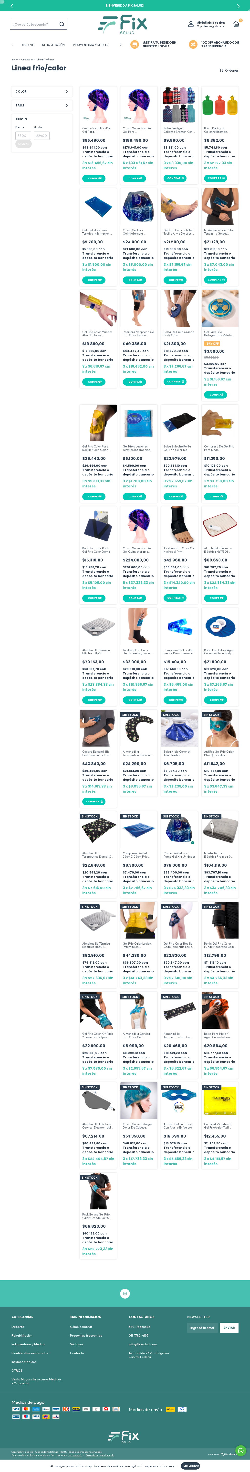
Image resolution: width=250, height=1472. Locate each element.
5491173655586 (140, 1327)
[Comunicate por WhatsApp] (240, 1450)
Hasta (38, 127)
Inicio (14, 59)
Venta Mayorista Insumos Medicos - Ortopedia (36, 1381)
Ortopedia (27, 59)
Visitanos (76, 1344)
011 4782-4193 (138, 1335)
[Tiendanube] (223, 1454)
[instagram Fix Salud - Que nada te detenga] (125, 1294)
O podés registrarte (210, 26)
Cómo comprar (81, 1327)
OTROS (16, 1370)
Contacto (77, 1353)
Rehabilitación (53, 45)
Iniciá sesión (215, 22)
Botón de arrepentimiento (100, 1455)
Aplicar (23, 143)
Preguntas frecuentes (86, 1335)
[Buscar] (62, 24)
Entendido (191, 1465)
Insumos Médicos (23, 1362)
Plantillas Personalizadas (29, 1353)
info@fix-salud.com (143, 1344)
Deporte (27, 45)
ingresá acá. (75, 1455)
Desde (19, 127)
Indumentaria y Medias (90, 45)
